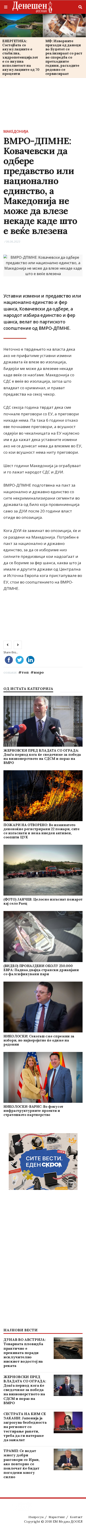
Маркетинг (57, 1517)
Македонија (15, 131)
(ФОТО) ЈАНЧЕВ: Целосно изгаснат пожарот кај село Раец (42, 901)
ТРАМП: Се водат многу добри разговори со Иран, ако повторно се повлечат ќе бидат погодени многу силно (21, 1463)
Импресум (36, 1517)
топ (25, 672)
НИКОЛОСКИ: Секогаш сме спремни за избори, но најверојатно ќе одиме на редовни (38, 1040)
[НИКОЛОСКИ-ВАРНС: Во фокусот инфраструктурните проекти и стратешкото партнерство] (43, 1077)
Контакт (76, 1517)
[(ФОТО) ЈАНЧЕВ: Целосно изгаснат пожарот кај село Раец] (43, 870)
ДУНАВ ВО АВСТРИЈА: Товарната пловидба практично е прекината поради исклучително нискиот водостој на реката (24, 1352)
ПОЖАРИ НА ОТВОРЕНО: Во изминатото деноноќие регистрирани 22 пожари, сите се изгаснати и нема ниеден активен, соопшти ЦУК (41, 831)
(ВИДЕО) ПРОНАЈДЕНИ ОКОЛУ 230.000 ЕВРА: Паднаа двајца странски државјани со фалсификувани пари (41, 970)
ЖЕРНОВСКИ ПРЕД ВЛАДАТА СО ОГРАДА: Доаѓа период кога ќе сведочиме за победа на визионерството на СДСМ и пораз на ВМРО (42, 756)
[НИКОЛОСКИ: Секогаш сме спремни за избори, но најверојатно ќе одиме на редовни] (43, 1007)
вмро (39, 672)
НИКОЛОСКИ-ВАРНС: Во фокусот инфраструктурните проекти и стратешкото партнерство (33, 1110)
